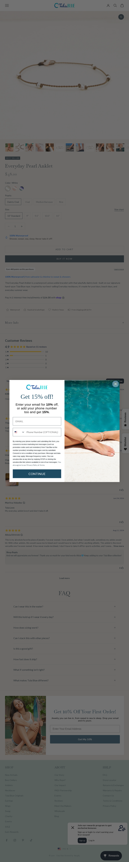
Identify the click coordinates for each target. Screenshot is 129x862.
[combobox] (19, 432)
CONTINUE (36, 474)
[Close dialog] (115, 384)
